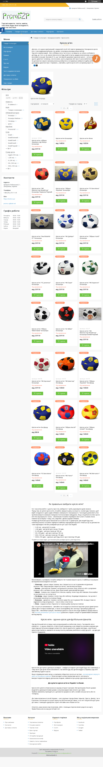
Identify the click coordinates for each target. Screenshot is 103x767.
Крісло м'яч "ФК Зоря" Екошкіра (64, 283)
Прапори (32, 733)
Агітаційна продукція (36, 736)
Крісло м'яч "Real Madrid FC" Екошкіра (41, 237)
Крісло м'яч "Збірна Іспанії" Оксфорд (87, 428)
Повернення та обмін (11, 79)
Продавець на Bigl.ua (51, 751)
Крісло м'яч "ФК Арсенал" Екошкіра (41, 382)
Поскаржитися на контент (46, 753)
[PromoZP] (16, 16)
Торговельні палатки (36, 722)
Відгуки (6, 67)
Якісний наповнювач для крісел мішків (48, 612)
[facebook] (34, 66)
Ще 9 (9, 148)
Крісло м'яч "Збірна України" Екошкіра (63, 189)
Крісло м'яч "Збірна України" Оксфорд (87, 382)
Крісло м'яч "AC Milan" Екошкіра (64, 330)
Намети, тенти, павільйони (38, 741)
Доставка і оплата (37, 31)
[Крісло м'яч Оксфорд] (42, 84)
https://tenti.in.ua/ (9, 199)
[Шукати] (80, 19)
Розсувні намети (35, 725)
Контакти (60, 31)
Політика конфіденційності (63, 753)
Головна (9, 31)
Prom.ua (61, 749)
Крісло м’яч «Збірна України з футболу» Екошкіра (39, 142)
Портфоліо (50, 31)
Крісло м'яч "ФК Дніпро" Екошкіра (65, 237)
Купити (38, 155)
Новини (6, 55)
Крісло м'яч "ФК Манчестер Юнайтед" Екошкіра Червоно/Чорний (42, 190)
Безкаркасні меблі (54, 38)
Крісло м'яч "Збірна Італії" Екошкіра (90, 237)
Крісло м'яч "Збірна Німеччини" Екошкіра (40, 330)
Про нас (6, 63)
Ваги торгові (34, 730)
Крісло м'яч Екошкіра (64, 138)
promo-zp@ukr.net (10, 203)
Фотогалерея (8, 47)
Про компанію (9, 722)
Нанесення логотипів (36, 738)
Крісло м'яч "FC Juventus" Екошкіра (41, 283)
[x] (37, 66)
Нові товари (8, 83)
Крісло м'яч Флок (86, 138)
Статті (6, 59)
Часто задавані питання (12, 71)
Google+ (81, 728)
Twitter (80, 730)
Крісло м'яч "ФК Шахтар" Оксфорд (65, 382)
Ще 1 (9, 168)
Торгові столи (34, 728)
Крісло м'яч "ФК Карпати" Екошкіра (89, 283)
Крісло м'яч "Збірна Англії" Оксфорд (66, 428)
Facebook (81, 722)
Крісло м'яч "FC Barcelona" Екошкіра (89, 189)
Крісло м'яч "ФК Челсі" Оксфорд (64, 476)
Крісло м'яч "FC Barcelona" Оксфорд (42, 474)
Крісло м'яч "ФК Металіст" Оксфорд (90, 474)
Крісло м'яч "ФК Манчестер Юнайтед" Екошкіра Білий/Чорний (89, 332)
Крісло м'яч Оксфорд (38, 98)
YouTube (81, 725)
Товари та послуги (21, 31)
